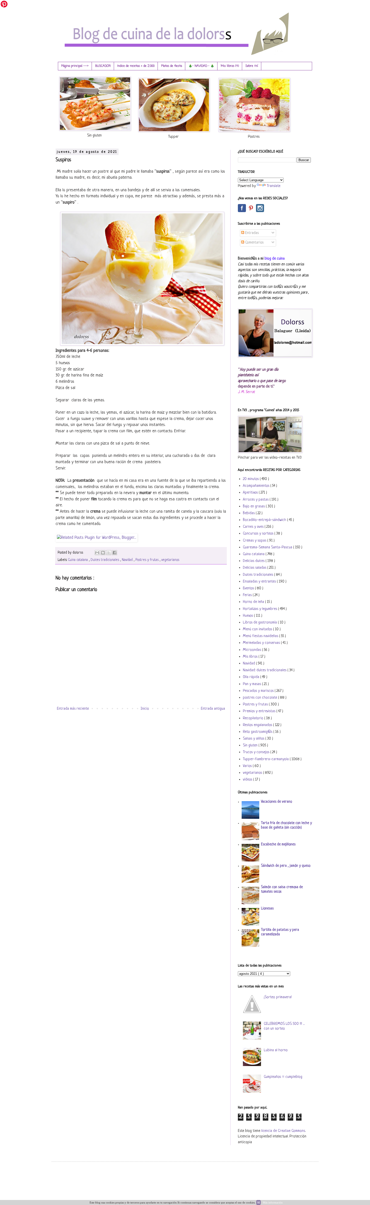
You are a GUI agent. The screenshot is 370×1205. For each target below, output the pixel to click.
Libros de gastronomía (260, 622)
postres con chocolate (260, 698)
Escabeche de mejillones (278, 844)
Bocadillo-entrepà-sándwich (265, 520)
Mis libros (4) (230, 66)
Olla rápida (251, 677)
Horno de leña (254, 602)
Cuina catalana (78, 560)
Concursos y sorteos (258, 534)
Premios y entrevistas (259, 711)
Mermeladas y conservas (262, 643)
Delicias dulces (254, 561)
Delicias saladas (255, 568)
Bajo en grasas (254, 506)
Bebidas (249, 513)
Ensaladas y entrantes (260, 582)
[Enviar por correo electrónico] (97, 552)
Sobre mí (251, 66)
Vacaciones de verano (276, 802)
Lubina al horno (276, 1050)
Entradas (251, 233)
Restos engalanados (258, 725)
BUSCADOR (103, 66)
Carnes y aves (254, 527)
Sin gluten (250, 745)
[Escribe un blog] (102, 552)
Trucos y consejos (256, 752)
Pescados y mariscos (259, 691)
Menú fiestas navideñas (261, 636)
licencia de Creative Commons (283, 1131)
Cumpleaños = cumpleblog (283, 1077)
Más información (273, 1202)
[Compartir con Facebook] (114, 552)
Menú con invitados (258, 629)
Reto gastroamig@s (258, 732)
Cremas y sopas (255, 541)
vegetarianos (170, 560)
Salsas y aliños (254, 739)
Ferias (248, 595)
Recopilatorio (253, 718)
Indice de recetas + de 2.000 (136, 66)
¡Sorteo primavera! (278, 997)
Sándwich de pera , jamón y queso (285, 866)
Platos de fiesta (171, 66)
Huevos (248, 616)
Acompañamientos (256, 486)
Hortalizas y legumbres (260, 609)
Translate (273, 186)
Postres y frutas (147, 560)
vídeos (248, 780)
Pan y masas (252, 684)
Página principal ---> (75, 66)
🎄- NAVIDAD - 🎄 (201, 66)
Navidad (128, 560)
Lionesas (267, 908)
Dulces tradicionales (105, 560)
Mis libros (250, 657)
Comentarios (254, 242)
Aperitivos (251, 493)
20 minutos (251, 479)
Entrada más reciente (73, 709)
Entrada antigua (213, 709)
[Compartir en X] (108, 552)
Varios (248, 766)
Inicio (145, 709)
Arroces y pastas (256, 500)
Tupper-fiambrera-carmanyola (266, 759)
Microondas (252, 650)
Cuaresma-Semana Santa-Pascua (268, 547)
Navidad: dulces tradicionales (265, 670)
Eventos (249, 588)
